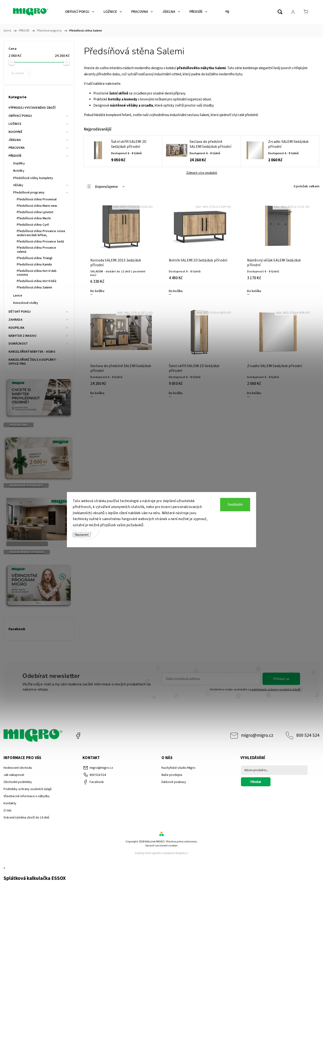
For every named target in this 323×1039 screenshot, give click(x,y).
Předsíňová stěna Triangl (34, 258)
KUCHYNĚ (15, 132)
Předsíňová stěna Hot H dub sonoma (37, 273)
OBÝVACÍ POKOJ (20, 115)
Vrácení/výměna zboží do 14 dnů (26, 817)
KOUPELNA (16, 327)
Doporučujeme (106, 186)
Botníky (18, 170)
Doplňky (19, 163)
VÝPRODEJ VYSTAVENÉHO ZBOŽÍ (32, 107)
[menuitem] (79, 12)
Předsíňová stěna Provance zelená (36, 249)
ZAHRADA (15, 319)
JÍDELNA (15, 140)
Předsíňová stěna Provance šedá (40, 241)
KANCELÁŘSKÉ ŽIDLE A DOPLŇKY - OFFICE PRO (33, 361)
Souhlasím (235, 504)
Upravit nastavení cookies (161, 846)
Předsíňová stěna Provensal (37, 199)
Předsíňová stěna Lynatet (35, 212)
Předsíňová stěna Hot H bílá (36, 281)
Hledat (255, 782)
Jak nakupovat (14, 775)
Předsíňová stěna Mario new (37, 205)
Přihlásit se (281, 679)
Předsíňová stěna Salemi (34, 287)
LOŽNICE (15, 123)
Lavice (17, 295)
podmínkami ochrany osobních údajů (275, 689)
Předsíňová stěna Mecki (34, 218)
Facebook (78, 735)
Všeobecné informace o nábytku (26, 796)
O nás (8, 810)
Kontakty (10, 803)
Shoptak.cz (181, 853)
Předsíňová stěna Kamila (34, 264)
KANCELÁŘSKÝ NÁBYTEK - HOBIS (32, 351)
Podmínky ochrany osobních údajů (28, 789)
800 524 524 (307, 735)
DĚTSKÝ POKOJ (20, 311)
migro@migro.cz (257, 735)
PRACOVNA (17, 147)
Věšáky (18, 185)
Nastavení (82, 534)
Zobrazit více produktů (201, 173)
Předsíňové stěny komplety (33, 178)
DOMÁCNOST (18, 343)
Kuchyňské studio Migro (178, 767)
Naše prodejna (172, 775)
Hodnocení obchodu (18, 767)
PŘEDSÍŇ (15, 155)
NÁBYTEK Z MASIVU (23, 335)
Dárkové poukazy (174, 782)
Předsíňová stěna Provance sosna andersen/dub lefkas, (41, 233)
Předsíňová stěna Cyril (33, 224)
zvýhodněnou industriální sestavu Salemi (179, 114)
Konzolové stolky (25, 303)
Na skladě (20, 73)
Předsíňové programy (28, 192)
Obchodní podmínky (18, 782)
